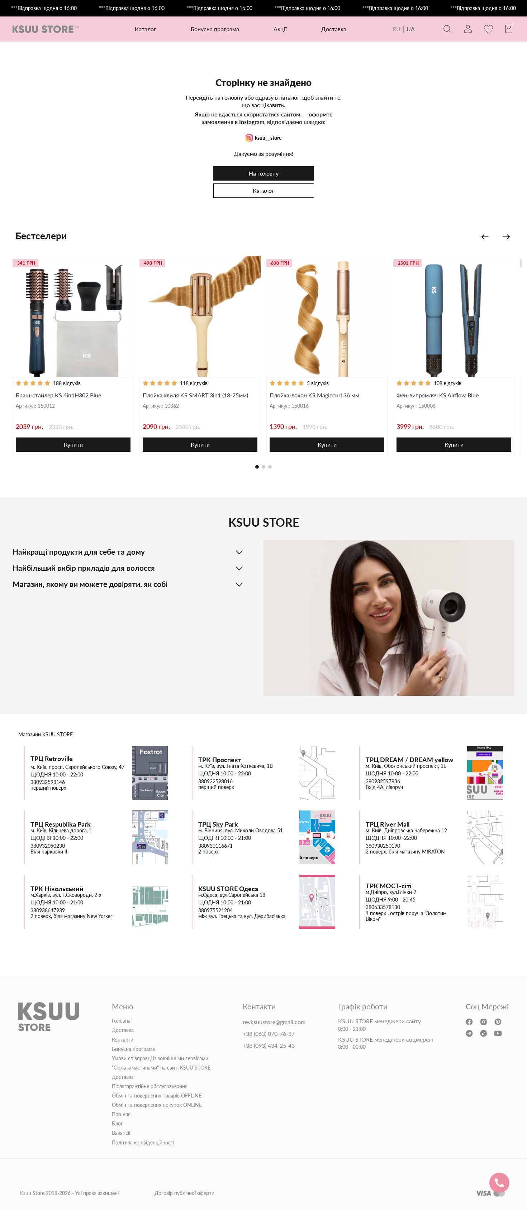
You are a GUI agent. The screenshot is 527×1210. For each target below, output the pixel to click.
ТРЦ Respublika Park (60, 824)
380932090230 (47, 846)
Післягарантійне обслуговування (149, 1086)
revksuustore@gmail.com (274, 1022)
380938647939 (47, 910)
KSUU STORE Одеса (228, 889)
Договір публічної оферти (184, 1193)
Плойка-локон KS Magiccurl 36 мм (314, 395)
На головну (264, 173)
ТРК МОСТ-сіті (389, 886)
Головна (121, 1021)
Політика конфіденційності (143, 1143)
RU (396, 28)
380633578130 (383, 907)
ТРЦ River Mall (387, 824)
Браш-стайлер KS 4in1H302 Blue (58, 395)
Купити (73, 444)
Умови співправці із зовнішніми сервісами (160, 1058)
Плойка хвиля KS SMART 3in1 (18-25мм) (195, 395)
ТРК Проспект (219, 760)
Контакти (122, 1040)
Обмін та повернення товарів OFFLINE (156, 1096)
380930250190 (383, 846)
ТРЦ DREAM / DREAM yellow (409, 760)
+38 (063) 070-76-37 (269, 1033)
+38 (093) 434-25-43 (269, 1045)
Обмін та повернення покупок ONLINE (157, 1105)
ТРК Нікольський (57, 889)
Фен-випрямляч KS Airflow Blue (438, 395)
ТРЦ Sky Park (218, 824)
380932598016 (215, 781)
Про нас (121, 1114)
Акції (280, 28)
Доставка (333, 28)
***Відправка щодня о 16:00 (44, 8)
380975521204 (215, 910)
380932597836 (383, 781)
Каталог (263, 190)
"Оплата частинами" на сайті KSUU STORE (161, 1068)
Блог (117, 1124)
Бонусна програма (215, 28)
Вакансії (121, 1133)
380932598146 (47, 782)
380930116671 (215, 846)
